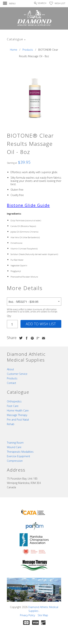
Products (12, 378)
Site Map (43, 615)
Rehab (10, 424)
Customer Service (17, 374)
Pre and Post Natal (18, 419)
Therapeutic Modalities (20, 451)
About (10, 369)
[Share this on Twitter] (19, 338)
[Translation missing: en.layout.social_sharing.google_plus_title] (37, 338)
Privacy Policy (27, 615)
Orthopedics (14, 401)
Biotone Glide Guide (28, 205)
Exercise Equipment (18, 456)
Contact (11, 383)
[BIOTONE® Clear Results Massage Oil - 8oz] (34, 97)
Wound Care (14, 447)
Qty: (9, 316)
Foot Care (12, 406)
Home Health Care (18, 410)
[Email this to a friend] (42, 338)
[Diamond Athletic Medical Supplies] (34, 18)
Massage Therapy (17, 415)
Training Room (15, 442)
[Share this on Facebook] (25, 338)
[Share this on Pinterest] (31, 338)
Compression (15, 460)
